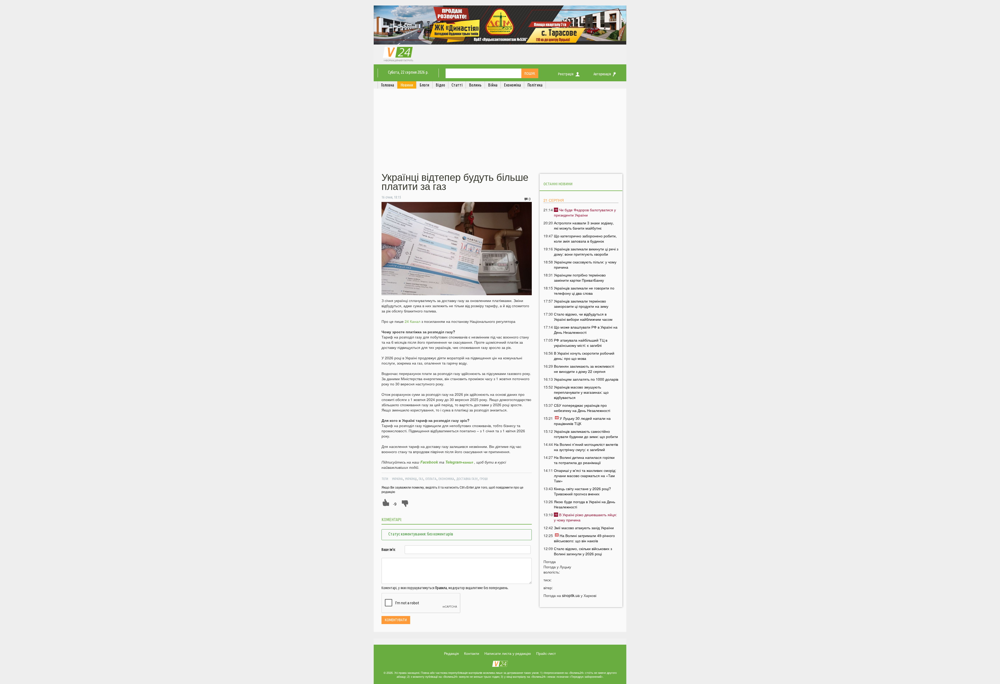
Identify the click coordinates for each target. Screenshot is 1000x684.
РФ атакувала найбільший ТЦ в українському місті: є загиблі (580, 342)
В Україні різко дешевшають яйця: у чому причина (585, 517)
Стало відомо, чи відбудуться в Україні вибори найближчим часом (583, 316)
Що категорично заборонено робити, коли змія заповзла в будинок (585, 238)
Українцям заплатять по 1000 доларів (586, 379)
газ (421, 478)
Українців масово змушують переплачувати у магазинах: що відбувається (581, 392)
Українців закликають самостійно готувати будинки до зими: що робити (586, 434)
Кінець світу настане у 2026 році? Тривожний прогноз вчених (582, 491)
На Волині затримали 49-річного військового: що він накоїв (584, 538)
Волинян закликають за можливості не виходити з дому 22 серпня (584, 368)
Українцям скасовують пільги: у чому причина (585, 264)
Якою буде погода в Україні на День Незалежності (584, 504)
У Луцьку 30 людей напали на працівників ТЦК (582, 421)
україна (397, 478)
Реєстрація (565, 74)
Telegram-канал (459, 462)
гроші (484, 478)
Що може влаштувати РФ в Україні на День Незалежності (585, 329)
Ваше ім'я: (389, 549)
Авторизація (602, 74)
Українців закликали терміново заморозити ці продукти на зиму (581, 303)
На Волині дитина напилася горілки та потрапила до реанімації (584, 460)
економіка (446, 478)
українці (411, 478)
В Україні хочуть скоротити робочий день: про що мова (584, 355)
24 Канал (412, 321)
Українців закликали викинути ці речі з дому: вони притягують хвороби (586, 251)
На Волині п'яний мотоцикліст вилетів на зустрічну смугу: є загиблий (586, 447)
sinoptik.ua (571, 595)
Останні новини (557, 184)
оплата (430, 478)
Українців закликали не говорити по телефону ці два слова (584, 290)
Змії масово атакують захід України (584, 527)
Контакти (471, 653)
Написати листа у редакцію (507, 653)
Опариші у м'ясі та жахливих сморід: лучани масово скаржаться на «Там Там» (585, 475)
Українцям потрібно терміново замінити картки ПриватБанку (580, 277)
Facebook (429, 462)
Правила (441, 588)
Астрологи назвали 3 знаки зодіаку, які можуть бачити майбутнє (584, 225)
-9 (394, 504)
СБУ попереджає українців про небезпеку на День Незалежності (582, 408)
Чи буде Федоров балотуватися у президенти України (585, 212)
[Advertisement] (500, 131)
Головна (387, 85)
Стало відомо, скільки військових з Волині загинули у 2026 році (583, 551)
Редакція (451, 653)
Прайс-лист (546, 653)
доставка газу (467, 478)
